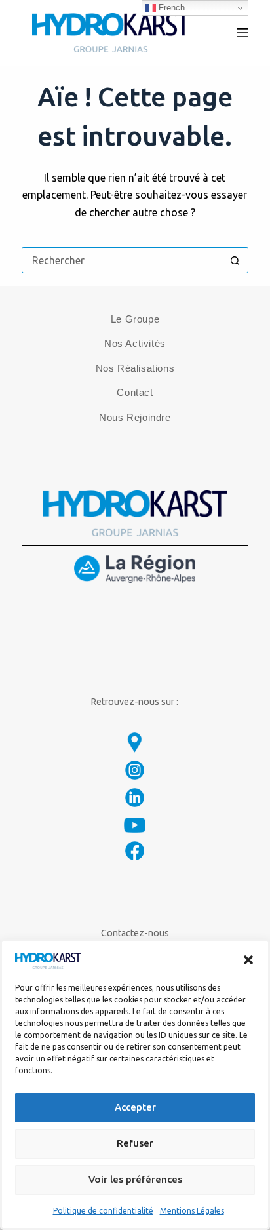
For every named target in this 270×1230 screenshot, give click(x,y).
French (170, 7)
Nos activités (135, 343)
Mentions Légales (192, 1210)
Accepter (135, 1107)
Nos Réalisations (135, 368)
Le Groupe (135, 319)
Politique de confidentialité (103, 1210)
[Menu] (242, 33)
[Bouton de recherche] (235, 260)
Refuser (135, 1143)
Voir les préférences (135, 1179)
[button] (248, 959)
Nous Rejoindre (134, 417)
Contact (135, 392)
